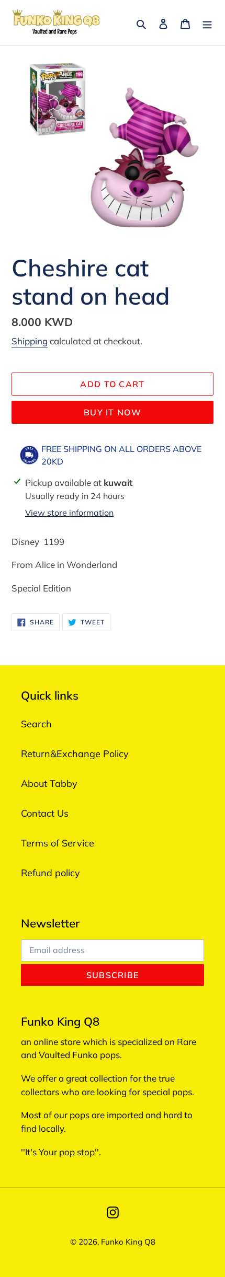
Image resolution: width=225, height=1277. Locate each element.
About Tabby (49, 783)
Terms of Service (57, 843)
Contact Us (45, 813)
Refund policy (50, 873)
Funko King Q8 (128, 1242)
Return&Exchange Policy (75, 754)
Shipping (30, 340)
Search (36, 724)
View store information (69, 512)
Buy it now (112, 412)
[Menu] (207, 22)
